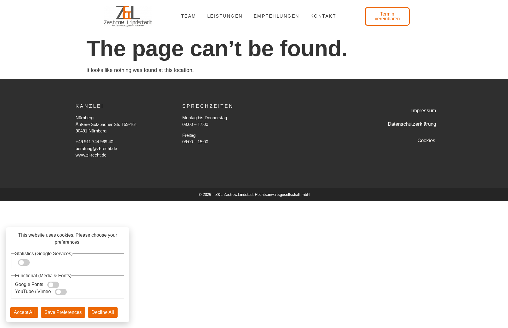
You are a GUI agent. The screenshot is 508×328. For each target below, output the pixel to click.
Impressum (423, 110)
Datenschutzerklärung (412, 124)
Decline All (102, 312)
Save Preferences (63, 312)
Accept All (24, 312)
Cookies (426, 140)
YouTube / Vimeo (33, 291)
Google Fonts (29, 284)
